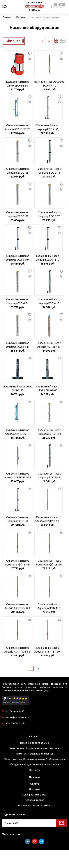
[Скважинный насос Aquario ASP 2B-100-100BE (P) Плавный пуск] (49, 325)
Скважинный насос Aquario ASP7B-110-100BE (49, 606)
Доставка (34, 789)
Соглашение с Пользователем (34, 805)
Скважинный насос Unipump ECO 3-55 (17, 170)
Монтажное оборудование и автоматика (34, 748)
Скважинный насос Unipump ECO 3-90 (17, 214)
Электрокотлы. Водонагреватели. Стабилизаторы (34, 759)
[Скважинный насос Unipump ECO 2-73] (49, 151)
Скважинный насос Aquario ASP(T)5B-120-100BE (17, 606)
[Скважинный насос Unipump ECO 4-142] (18, 325)
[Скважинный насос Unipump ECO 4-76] (18, 282)
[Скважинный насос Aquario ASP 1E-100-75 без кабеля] (18, 456)
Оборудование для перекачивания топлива (34, 764)
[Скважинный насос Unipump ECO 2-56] (48, 107)
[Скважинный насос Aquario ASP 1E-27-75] (18, 412)
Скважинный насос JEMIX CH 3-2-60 (47, 388)
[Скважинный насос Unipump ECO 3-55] (18, 151)
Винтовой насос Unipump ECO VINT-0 (49, 83)
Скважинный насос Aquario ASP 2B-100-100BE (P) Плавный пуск (49, 345)
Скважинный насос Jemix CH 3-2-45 (18, 388)
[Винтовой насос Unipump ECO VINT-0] (49, 64)
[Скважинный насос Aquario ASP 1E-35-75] (18, 107)
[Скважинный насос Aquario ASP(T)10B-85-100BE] (18, 630)
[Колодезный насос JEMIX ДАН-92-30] (18, 64)
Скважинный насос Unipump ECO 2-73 (49, 170)
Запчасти (34, 769)
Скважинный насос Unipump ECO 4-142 (17, 345)
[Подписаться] (61, 823)
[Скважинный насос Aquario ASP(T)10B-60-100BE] (49, 543)
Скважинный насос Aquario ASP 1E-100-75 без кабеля (17, 475)
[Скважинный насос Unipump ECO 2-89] (49, 456)
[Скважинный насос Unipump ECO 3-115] (48, 238)
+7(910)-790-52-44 (15, 723)
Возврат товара (34, 799)
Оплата (34, 783)
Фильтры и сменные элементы (34, 753)
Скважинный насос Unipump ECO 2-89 (49, 475)
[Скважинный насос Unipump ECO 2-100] (49, 412)
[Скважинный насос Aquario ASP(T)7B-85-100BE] (18, 543)
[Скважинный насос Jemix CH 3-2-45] (18, 369)
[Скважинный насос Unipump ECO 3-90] (18, 195)
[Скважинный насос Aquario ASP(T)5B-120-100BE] (18, 586)
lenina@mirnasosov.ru (17, 717)
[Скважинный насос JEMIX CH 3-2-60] (48, 369)
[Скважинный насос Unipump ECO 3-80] (18, 499)
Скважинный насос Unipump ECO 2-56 (47, 127)
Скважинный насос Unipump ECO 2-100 (49, 432)
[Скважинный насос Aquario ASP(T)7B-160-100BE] (48, 630)
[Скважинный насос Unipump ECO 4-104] (18, 238)
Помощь (34, 777)
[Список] (63, 42)
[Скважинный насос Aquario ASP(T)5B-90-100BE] (48, 499)
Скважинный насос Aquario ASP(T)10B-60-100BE (49, 563)
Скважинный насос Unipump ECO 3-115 (47, 257)
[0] (57, 6)
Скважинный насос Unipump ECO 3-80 (17, 519)
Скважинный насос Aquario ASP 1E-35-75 (17, 127)
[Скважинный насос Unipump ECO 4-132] (49, 282)
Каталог (34, 736)
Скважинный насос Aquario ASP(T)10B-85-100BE (17, 650)
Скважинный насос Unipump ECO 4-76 (17, 301)
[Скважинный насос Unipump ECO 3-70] (49, 195)
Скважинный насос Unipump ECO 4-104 (17, 257)
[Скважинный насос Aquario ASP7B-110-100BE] (49, 586)
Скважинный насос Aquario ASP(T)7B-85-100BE (17, 563)
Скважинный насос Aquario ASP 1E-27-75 (17, 432)
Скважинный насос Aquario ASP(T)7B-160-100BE (47, 650)
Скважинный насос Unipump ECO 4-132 (49, 301)
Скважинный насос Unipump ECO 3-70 (49, 214)
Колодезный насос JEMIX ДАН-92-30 (17, 83)
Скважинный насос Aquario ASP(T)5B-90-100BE (47, 519)
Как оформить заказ (34, 794)
